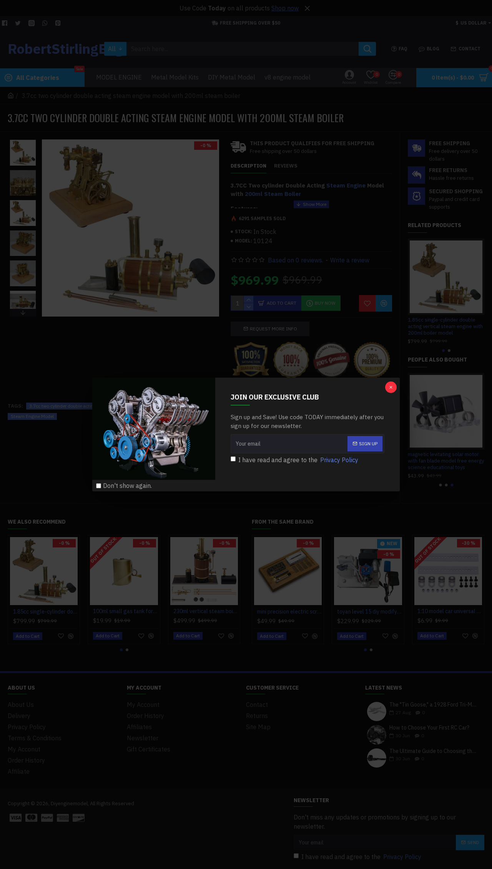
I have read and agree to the (298, 460)
